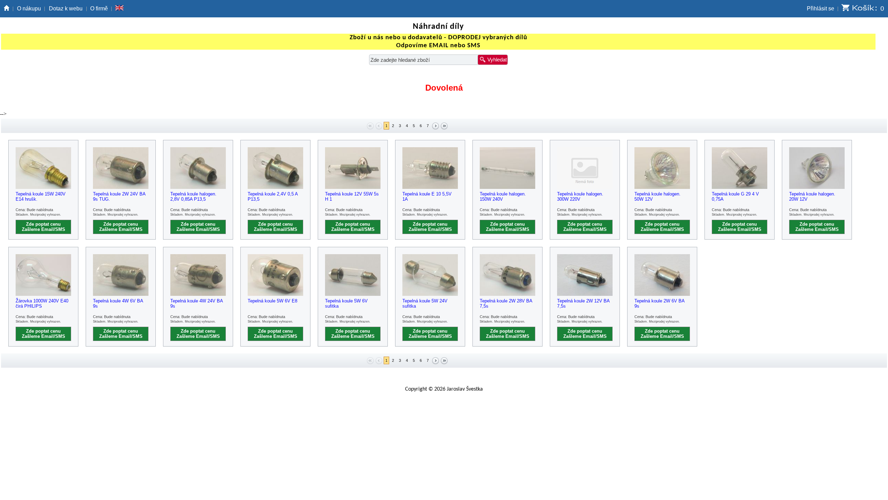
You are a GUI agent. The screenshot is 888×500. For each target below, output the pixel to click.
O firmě (99, 8)
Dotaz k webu (66, 8)
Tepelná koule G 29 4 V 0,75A (735, 196)
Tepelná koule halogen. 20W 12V (812, 196)
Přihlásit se (820, 8)
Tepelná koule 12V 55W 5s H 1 (352, 196)
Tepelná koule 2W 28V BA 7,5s (506, 303)
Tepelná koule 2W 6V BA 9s (659, 303)
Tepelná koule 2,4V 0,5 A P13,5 (273, 196)
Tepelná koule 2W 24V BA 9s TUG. (119, 196)
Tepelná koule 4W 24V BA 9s (196, 303)
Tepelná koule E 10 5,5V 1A (427, 196)
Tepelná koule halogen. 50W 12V (657, 196)
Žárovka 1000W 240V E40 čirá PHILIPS (42, 303)
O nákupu (29, 8)
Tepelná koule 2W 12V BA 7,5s (583, 303)
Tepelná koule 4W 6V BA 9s (118, 303)
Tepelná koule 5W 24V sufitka (424, 303)
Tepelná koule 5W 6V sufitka (346, 303)
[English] (119, 8)
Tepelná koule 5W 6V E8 (272, 300)
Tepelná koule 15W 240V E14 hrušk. (41, 196)
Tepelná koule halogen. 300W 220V (580, 196)
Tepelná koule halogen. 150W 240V (503, 196)
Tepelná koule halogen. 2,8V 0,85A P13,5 (193, 196)
